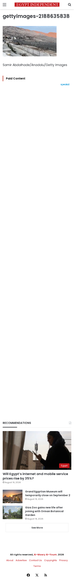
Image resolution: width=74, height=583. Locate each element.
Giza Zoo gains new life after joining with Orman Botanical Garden (44, 511)
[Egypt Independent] (37, 5)
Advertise (21, 560)
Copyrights (50, 560)
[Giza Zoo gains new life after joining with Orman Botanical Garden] (12, 512)
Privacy (63, 560)
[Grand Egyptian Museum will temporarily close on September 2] (12, 496)
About (9, 560)
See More (37, 527)
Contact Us (35, 560)
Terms (37, 566)
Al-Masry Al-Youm (45, 554)
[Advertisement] (37, 247)
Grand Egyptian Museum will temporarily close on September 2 (47, 493)
